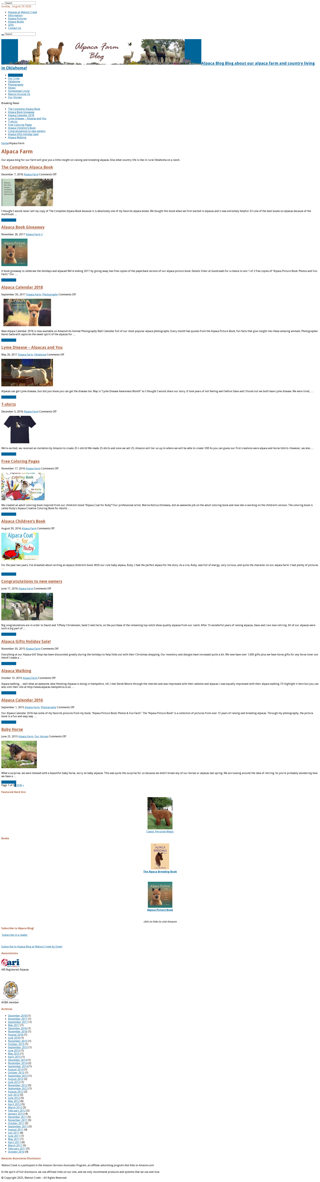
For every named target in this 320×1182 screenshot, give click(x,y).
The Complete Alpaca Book (24, 109)
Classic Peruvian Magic (160, 831)
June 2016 (14, 1037)
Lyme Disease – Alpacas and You (27, 118)
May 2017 (14, 1025)
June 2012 (14, 1098)
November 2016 (17, 1031)
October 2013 (16, 1072)
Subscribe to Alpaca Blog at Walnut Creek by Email (31, 946)
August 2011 (15, 1129)
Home (4, 143)
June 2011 (14, 1136)
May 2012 (14, 1101)
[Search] (2, 3)
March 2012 (15, 1107)
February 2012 (17, 1110)
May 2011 (14, 1139)
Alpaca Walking (17, 137)
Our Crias (14, 78)
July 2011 (13, 1132)
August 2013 (15, 1079)
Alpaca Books (16, 21)
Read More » (8, 220)
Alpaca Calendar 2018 (21, 115)
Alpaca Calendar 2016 (22, 700)
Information (15, 15)
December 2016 (17, 1028)
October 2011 (16, 1123)
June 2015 (14, 1050)
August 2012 (15, 1091)
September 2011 (18, 1126)
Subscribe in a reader (15, 935)
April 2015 (14, 1056)
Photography (16, 84)
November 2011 (17, 1120)
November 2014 (17, 1063)
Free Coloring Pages (20, 124)
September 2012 (18, 1088)
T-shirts (12, 121)
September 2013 (18, 1075)
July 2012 (13, 1094)
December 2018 (17, 1015)
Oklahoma (14, 81)
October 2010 (16, 1151)
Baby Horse (12, 729)
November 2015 (17, 1041)
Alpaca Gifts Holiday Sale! (23, 134)
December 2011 (17, 1117)
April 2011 (14, 1142)
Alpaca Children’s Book (22, 128)
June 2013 (14, 1082)
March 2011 (15, 1145)
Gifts (11, 24)
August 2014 (15, 1069)
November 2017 (17, 1018)
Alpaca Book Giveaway (21, 112)
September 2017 (18, 1022)
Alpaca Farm (15, 75)
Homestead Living (19, 91)
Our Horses (15, 97)
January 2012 (16, 1113)
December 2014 (17, 1060)
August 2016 (15, 1034)
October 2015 (16, 1044)
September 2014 (18, 1066)
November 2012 (17, 1085)
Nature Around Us (19, 94)
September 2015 (18, 1047)
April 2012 (14, 1104)
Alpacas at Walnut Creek (22, 12)
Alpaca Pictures (17, 18)
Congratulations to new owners (27, 131)
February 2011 (17, 1148)
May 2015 (14, 1053)
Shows (12, 87)
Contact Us (14, 28)
